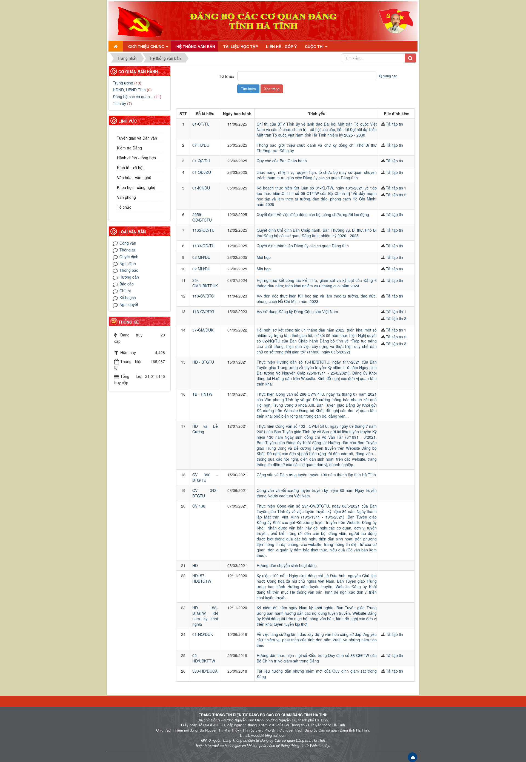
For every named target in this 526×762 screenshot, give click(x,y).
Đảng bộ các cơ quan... (133, 96)
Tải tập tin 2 (396, 194)
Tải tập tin (394, 124)
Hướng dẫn (129, 277)
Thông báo (128, 270)
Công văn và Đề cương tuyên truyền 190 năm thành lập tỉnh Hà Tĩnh (316, 474)
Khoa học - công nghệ (136, 187)
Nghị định (127, 263)
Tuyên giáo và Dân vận (137, 138)
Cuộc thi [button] (315, 46)
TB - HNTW (202, 394)
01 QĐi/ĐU (201, 172)
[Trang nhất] (115, 46)
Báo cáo (126, 284)
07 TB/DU (200, 145)
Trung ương (123, 83)
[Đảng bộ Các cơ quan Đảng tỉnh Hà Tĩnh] (138, 20)
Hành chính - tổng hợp (136, 157)
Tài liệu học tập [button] (240, 46)
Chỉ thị (125, 290)
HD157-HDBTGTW (201, 578)
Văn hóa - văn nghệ (134, 177)
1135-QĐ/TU (203, 230)
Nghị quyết (128, 304)
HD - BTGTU (203, 362)
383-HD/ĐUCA (205, 671)
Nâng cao (390, 75)
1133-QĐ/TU (203, 245)
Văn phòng (126, 197)
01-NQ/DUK (202, 634)
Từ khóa (227, 76)
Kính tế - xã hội (130, 167)
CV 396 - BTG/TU (205, 477)
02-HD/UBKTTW (203, 658)
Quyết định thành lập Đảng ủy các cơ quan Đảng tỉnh (303, 245)
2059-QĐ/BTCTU (202, 217)
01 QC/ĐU (201, 160)
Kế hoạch (127, 297)
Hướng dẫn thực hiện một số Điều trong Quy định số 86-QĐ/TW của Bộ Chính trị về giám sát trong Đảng (317, 658)
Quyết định (128, 256)
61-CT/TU (201, 124)
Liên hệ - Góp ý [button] (281, 46)
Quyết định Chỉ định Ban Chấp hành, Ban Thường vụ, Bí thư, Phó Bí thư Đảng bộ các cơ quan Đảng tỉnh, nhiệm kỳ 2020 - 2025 (317, 232)
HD (195, 565)
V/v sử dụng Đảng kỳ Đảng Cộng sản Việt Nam (297, 311)
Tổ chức (124, 207)
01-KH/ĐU (201, 188)
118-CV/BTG (203, 296)
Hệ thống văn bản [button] (195, 46)
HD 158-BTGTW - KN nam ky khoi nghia (205, 616)
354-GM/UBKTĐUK (205, 282)
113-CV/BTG (203, 311)
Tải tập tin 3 (396, 343)
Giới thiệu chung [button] (146, 46)
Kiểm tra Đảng (129, 148)
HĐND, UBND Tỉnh (129, 89)
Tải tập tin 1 (396, 188)
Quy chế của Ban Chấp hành (282, 160)
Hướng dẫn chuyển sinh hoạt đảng (287, 565)
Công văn (127, 243)
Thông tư (127, 250)
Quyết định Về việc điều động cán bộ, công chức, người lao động (313, 214)
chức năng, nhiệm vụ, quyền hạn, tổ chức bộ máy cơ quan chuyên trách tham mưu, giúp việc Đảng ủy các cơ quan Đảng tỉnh (317, 174)
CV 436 (198, 506)
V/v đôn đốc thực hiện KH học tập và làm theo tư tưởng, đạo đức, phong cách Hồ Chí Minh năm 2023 (317, 298)
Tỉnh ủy (119, 103)
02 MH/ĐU (201, 257)
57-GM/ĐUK (202, 330)
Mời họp (264, 257)
